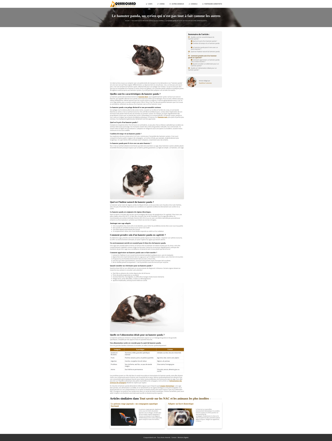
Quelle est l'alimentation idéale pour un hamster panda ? (202, 69)
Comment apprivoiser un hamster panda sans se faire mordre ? (205, 61)
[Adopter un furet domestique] (181, 417)
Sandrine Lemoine (205, 83)
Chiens (162, 4)
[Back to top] (327, 436)
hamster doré (143, 97)
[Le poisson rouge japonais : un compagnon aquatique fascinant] (124, 417)
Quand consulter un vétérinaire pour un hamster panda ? (205, 65)
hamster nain (162, 117)
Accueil (127, 20)
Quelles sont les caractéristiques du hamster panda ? (201, 38)
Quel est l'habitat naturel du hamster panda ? (204, 52)
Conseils (194, 4)
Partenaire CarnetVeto (213, 4)
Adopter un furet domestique (181, 404)
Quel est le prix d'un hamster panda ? (205, 41)
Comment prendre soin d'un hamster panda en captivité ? (202, 57)
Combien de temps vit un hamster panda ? (205, 44)
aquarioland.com (150, 437)
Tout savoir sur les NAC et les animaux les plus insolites (147, 20)
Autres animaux (178, 4)
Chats (150, 4)
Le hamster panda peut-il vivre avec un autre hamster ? (204, 48)
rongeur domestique (167, 386)
